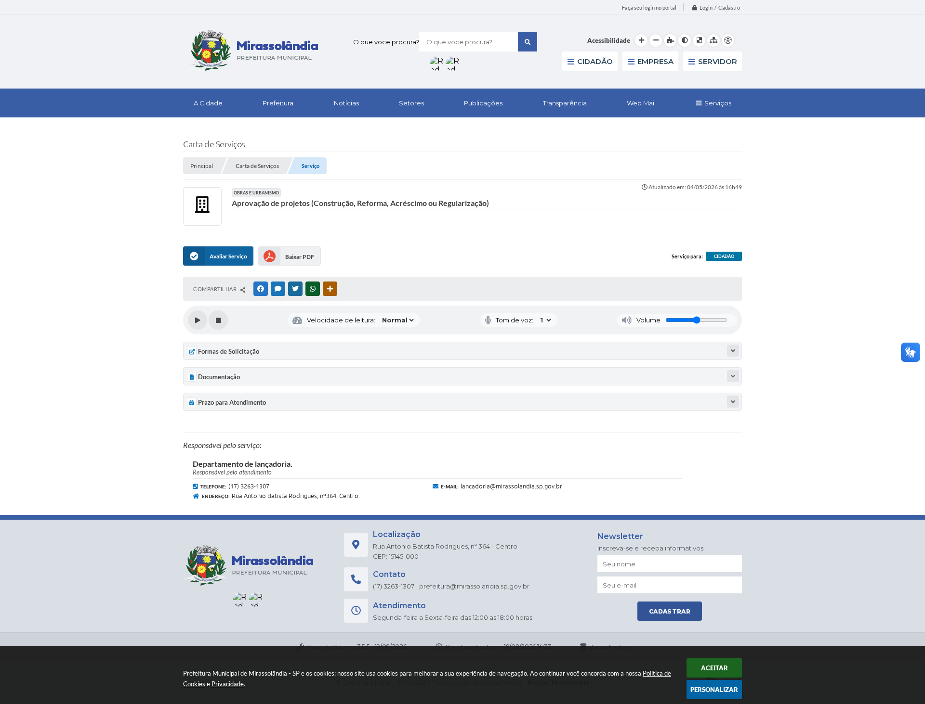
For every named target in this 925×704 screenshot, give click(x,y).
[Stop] (218, 320)
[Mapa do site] (713, 40)
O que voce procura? (386, 42)
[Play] (197, 320)
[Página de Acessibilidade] (728, 40)
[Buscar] (527, 41)
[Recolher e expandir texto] (733, 351)
